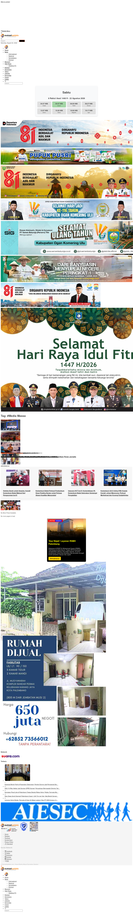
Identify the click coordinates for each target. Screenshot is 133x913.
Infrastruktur (10, 453)
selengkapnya (5, 466)
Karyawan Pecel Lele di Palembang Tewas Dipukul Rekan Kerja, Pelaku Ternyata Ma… (31, 792)
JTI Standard (9, 844)
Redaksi (7, 836)
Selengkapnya (54, 558)
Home (6, 834)
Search (22, 41)
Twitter (8, 853)
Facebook (9, 851)
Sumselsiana (19, 453)
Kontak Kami (8, 840)
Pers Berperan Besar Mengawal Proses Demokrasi (22, 456)
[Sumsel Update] (9, 37)
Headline (3, 453)
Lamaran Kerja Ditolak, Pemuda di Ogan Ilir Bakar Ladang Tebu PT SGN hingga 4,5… (31, 800)
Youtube (8, 857)
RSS (7, 861)
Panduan (7, 838)
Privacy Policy (9, 842)
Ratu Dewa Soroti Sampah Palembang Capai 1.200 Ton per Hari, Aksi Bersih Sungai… (31, 796)
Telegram (9, 859)
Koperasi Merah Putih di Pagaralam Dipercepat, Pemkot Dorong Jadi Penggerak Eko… (31, 784)
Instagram (9, 855)
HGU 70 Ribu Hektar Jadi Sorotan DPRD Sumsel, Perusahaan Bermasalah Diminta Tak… (32, 788)
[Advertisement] (59, 16)
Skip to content (5, 2)
